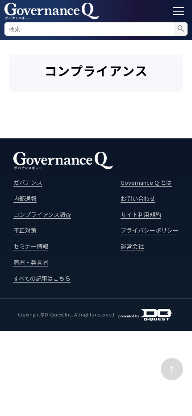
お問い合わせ (138, 198)
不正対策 (25, 230)
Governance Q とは (146, 182)
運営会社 (132, 246)
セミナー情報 (30, 246)
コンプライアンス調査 (42, 214)
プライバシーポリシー (150, 230)
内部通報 (25, 198)
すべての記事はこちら (42, 278)
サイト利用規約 (141, 214)
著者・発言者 (30, 262)
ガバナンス (27, 182)
